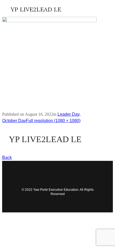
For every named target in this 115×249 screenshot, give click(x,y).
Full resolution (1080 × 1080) (53, 120)
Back (7, 157)
